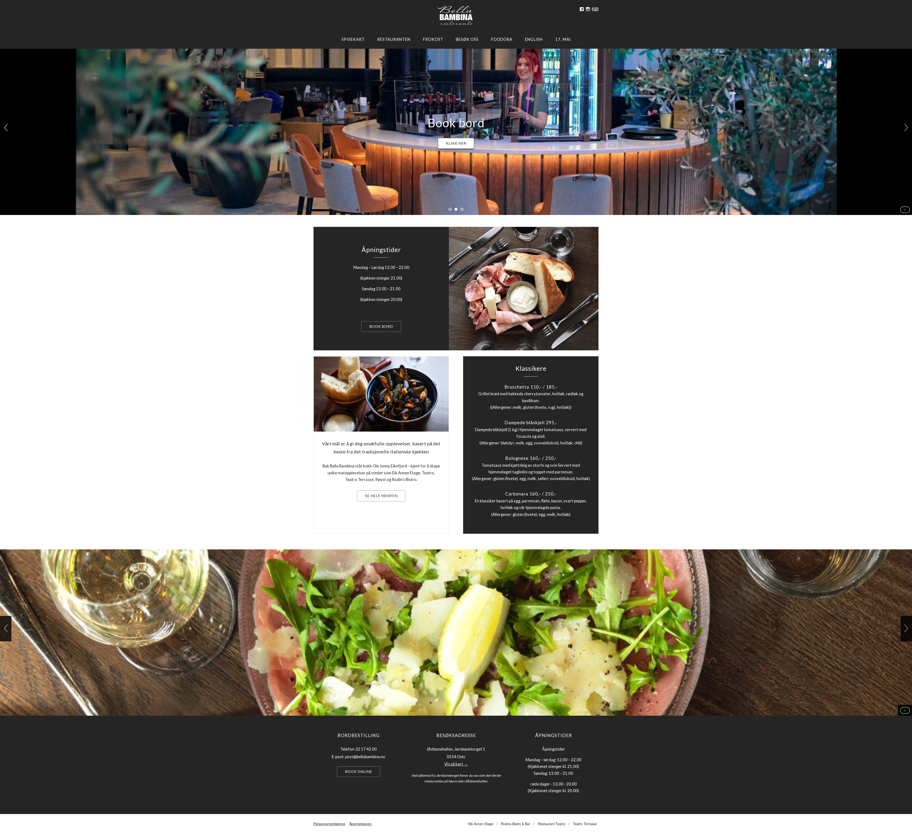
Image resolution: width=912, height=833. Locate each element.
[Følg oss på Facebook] (582, 9)
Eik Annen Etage (480, 823)
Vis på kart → (456, 764)
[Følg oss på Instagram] (588, 9)
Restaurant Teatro (551, 823)
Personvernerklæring (329, 823)
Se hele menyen (381, 496)
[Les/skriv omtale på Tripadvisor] (595, 9)
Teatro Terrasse (585, 823)
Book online (358, 771)
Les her (456, 143)
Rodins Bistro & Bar (515, 823)
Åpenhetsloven (360, 823)
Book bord (381, 326)
